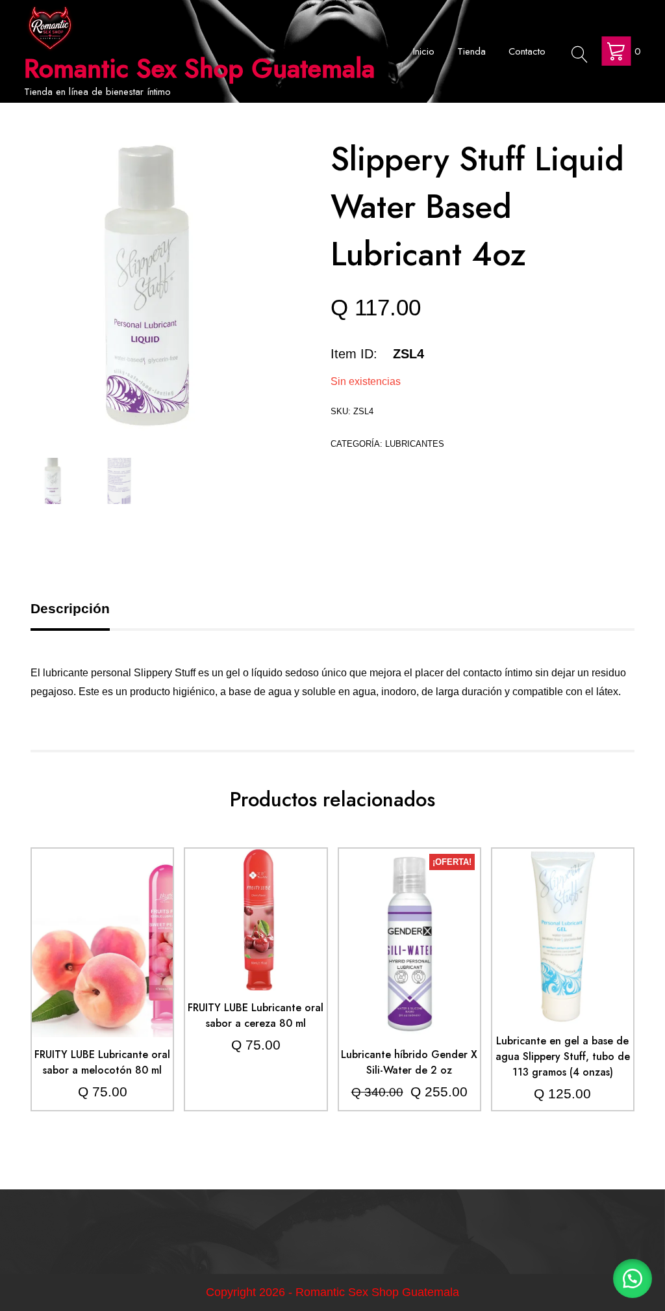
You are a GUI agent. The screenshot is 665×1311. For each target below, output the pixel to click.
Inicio (423, 51)
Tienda (471, 51)
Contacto (527, 51)
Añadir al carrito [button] (102, 914)
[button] (632, 1278)
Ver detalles (102, 952)
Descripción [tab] (70, 608)
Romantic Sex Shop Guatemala (199, 68)
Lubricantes (414, 444)
